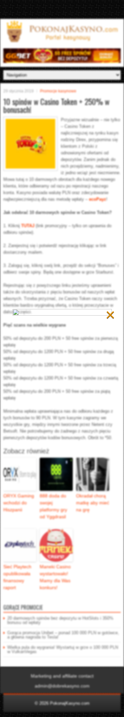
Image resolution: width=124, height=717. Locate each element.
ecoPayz (97, 199)
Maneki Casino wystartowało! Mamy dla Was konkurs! (55, 577)
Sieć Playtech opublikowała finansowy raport (17, 577)
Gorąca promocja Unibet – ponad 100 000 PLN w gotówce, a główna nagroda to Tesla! (63, 635)
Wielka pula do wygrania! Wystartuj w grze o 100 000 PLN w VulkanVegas (62, 649)
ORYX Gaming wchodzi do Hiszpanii (18, 502)
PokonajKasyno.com (70, 703)
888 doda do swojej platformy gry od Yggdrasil (53, 506)
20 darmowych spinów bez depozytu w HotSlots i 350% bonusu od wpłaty (60, 620)
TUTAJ (27, 225)
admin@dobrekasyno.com (62, 686)
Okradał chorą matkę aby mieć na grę (92, 502)
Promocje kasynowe (58, 91)
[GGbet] (62, 61)
